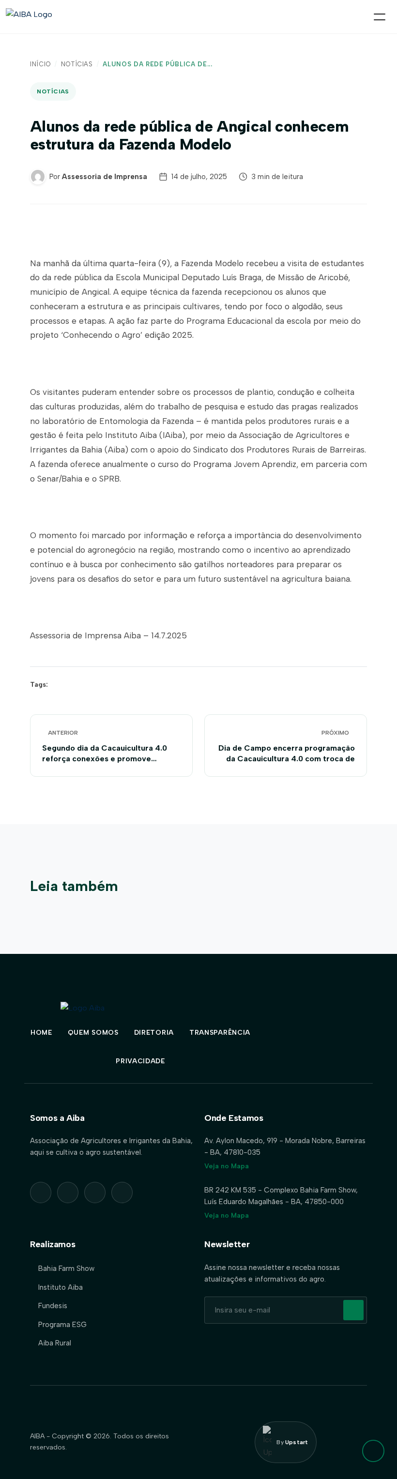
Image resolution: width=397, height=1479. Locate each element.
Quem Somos (93, 1032)
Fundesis (52, 1305)
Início (40, 64)
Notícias (77, 64)
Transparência (219, 1032)
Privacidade (140, 1061)
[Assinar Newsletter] (353, 1310)
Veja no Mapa (226, 1166)
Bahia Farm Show (66, 1268)
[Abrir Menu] (379, 17)
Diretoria (154, 1032)
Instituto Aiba (60, 1287)
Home (41, 1032)
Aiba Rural (54, 1343)
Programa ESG (62, 1324)
